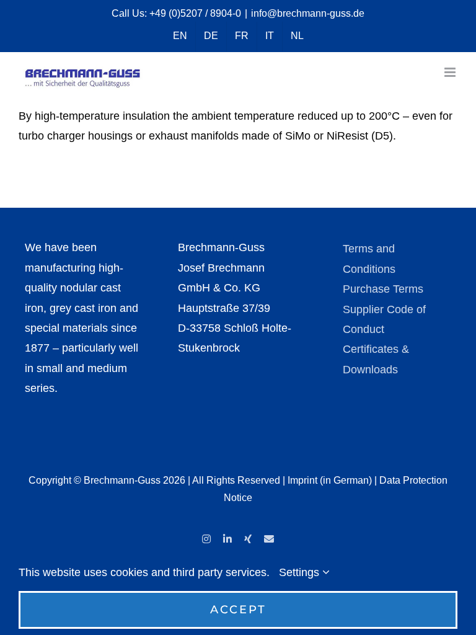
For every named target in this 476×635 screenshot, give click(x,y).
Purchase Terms (383, 289)
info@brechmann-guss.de (307, 13)
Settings (300, 572)
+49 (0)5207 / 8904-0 (195, 13)
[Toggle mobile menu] (450, 72)
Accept (238, 609)
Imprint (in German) (330, 480)
